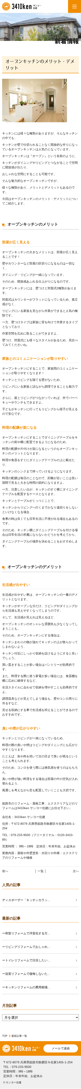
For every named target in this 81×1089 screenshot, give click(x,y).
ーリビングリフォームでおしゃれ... (26, 946)
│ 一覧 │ (40, 871)
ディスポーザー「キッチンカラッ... (26, 900)
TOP (4, 1035)
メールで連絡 (61, 1048)
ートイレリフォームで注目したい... (26, 960)
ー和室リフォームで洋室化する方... (26, 933)
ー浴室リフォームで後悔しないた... (26, 973)
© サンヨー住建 (12, 1082)
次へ (76, 871)
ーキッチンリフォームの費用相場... (26, 987)
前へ (5, 871)
